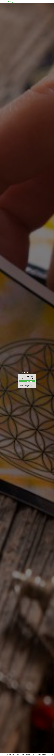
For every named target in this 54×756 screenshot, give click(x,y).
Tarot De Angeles (9, 1)
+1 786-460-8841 (28, 381)
